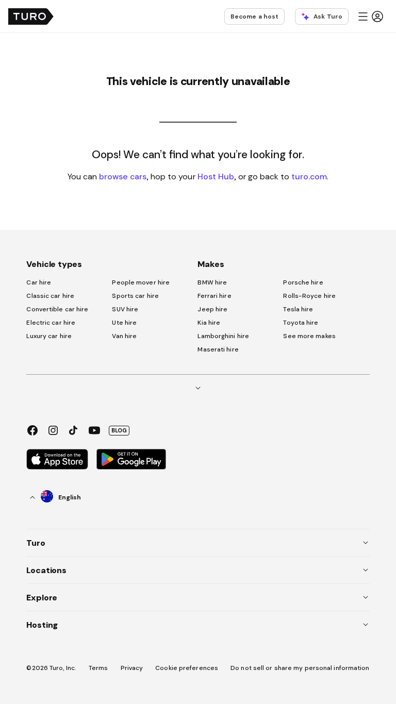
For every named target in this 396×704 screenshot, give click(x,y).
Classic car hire (50, 295)
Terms (98, 668)
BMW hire (212, 282)
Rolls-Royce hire (309, 295)
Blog (119, 430)
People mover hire (141, 282)
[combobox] (55, 497)
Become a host (254, 16)
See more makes (309, 336)
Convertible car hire (57, 309)
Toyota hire (300, 322)
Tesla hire (298, 309)
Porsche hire (303, 282)
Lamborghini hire (223, 336)
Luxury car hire (49, 336)
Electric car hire (50, 322)
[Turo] (31, 16)
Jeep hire (212, 309)
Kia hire (208, 322)
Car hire (38, 282)
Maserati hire (217, 349)
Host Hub (215, 176)
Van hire (124, 336)
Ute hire (124, 322)
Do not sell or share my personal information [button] (299, 668)
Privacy (132, 668)
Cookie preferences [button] (186, 668)
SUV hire (125, 309)
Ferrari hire (214, 295)
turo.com (309, 176)
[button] (370, 16)
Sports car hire (135, 295)
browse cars (122, 176)
